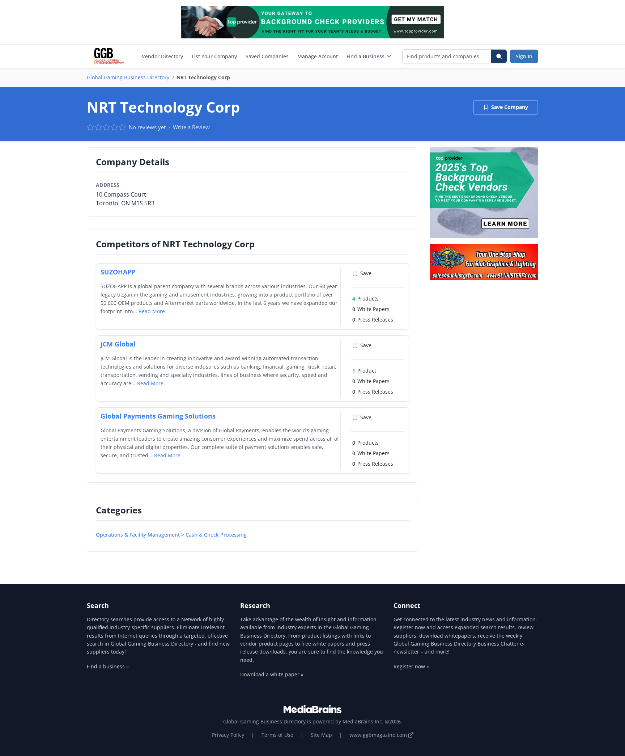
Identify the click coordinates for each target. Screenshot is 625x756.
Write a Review (191, 127)
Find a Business (365, 56)
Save (365, 273)
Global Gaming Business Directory (128, 77)
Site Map (321, 734)
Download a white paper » (271, 674)
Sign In (524, 56)
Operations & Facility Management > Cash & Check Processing (171, 534)
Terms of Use (277, 734)
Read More (152, 311)
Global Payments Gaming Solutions (158, 416)
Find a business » (108, 666)
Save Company (509, 107)
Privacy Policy (228, 734)
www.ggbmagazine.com (378, 734)
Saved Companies (267, 56)
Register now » (411, 666)
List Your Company (214, 56)
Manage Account (317, 56)
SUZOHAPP (118, 272)
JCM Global (118, 344)
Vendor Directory (162, 56)
